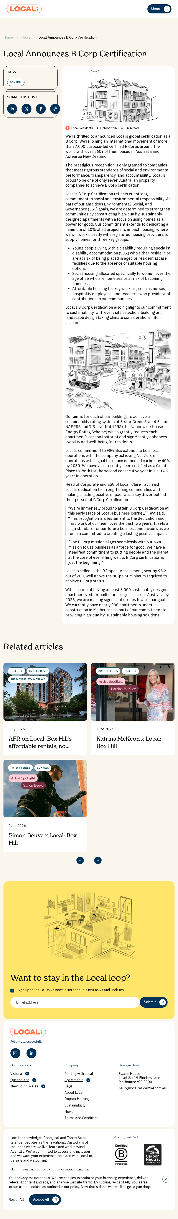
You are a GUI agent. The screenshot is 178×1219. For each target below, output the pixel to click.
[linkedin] (12, 109)
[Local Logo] (24, 9)
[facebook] (41, 109)
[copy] (55, 109)
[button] (165, 1179)
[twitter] (26, 109)
